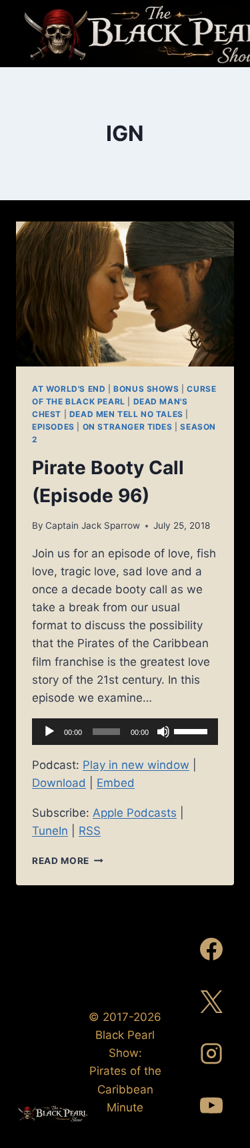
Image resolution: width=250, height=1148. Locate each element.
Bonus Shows (146, 389)
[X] (211, 1001)
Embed (116, 782)
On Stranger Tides (128, 427)
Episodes (53, 427)
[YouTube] (211, 1105)
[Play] (49, 731)
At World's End (68, 389)
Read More (67, 860)
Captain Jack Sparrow (92, 525)
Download (59, 782)
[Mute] (163, 731)
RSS (90, 830)
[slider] (192, 730)
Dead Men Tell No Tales (126, 414)
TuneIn (50, 830)
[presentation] (125, 293)
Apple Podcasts (135, 812)
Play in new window (136, 765)
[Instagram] (211, 1053)
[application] (125, 731)
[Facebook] (211, 949)
